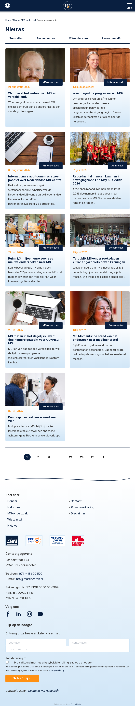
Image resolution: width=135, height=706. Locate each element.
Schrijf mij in (22, 678)
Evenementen (46, 38)
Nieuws (16, 20)
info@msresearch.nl (29, 579)
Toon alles (16, 38)
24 (70, 457)
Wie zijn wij (15, 519)
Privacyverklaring (82, 507)
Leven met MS (111, 38)
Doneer (12, 501)
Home (8, 20)
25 (81, 457)
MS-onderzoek (29, 20)
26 (92, 457)
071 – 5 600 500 (30, 574)
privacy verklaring (56, 670)
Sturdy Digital (76, 704)
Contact (76, 501)
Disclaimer (78, 513)
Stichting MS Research (43, 691)
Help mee (13, 507)
